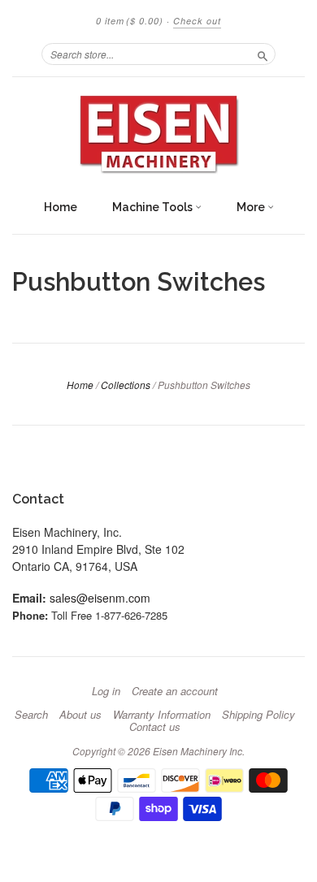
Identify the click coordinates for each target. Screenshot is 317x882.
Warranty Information (162, 714)
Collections (125, 384)
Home (60, 207)
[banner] (158, 134)
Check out (197, 21)
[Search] (262, 53)
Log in (106, 691)
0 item (129, 21)
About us (80, 714)
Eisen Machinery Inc (197, 751)
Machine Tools (153, 207)
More (252, 207)
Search (31, 714)
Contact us (154, 727)
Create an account (175, 691)
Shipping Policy (258, 714)
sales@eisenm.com (100, 598)
